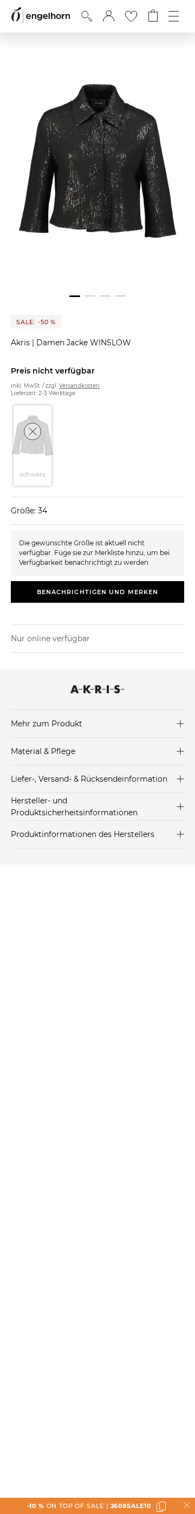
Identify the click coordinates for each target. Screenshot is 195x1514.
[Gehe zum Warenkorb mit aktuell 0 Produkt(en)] (153, 16)
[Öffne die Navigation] (173, 16)
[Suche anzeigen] (87, 16)
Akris (21, 342)
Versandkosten (79, 385)
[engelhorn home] (40, 16)
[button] (109, 16)
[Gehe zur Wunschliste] (131, 16)
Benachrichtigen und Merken (98, 592)
